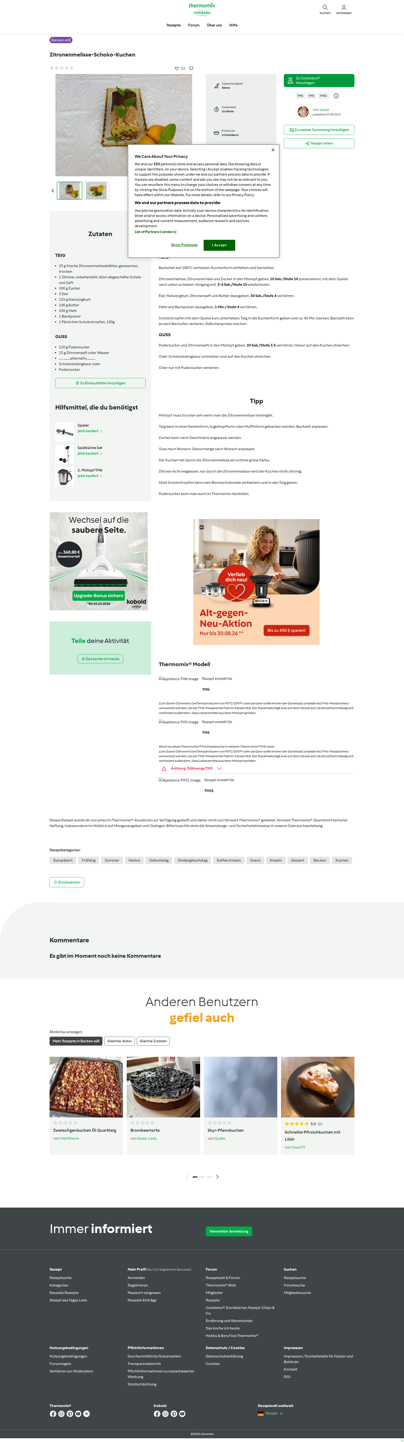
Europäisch (62, 860)
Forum (211, 1269)
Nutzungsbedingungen (68, 1356)
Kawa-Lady (147, 1138)
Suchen (290, 1269)
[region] (204, 201)
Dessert (297, 860)
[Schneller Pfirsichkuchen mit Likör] (317, 1087)
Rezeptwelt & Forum (223, 1278)
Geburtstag (159, 860)
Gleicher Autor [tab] (119, 1041)
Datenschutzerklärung (224, 1356)
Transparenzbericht (144, 1363)
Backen (320, 860)
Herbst (134, 860)
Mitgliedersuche (297, 1292)
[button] (325, 9)
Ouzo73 (298, 1147)
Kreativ (276, 860)
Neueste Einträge (142, 1300)
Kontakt (290, 1369)
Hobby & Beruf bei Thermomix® (232, 1335)
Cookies (213, 1363)
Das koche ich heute (223, 1328)
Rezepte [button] (174, 25)
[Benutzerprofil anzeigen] (303, 111)
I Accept (219, 245)
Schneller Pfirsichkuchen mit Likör (312, 1136)
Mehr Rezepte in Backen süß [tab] (76, 1041)
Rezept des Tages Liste (68, 1300)
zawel (324, 109)
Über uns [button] (214, 25)
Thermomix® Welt (221, 1285)
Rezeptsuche (61, 1278)
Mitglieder (214, 1292)
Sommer (112, 860)
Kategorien (59, 1285)
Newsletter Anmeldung (229, 1231)
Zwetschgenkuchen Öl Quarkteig (84, 1130)
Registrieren (138, 1285)
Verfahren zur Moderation (71, 1371)
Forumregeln (60, 1363)
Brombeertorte (145, 1130)
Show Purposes (184, 245)
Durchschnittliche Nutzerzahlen (154, 1356)
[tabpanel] (202, 1119)
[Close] (273, 150)
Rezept (56, 1269)
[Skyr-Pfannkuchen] (240, 1087)
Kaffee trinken (229, 860)
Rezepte (213, 1300)
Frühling (88, 860)
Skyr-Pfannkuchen (226, 1130)
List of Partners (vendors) (156, 232)
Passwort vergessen (144, 1292)
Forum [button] (193, 25)
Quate (220, 1138)
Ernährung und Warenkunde (229, 1320)
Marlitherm (69, 1138)
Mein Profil (159, 1269)
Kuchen (341, 860)
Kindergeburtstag (192, 860)
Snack (255, 860)
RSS (287, 1377)
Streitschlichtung (142, 1384)
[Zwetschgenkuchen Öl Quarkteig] (86, 1087)
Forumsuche (294, 1285)
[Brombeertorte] (163, 1087)
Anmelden (136, 1278)
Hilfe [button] (233, 25)
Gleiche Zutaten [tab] (153, 1041)
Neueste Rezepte (64, 1292)
